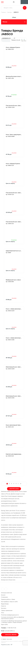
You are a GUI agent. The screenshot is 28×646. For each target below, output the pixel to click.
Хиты (2, 612)
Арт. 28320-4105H (10, 368)
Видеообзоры (5, 604)
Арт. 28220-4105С (10, 397)
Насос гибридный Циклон (13, 47)
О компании (4, 597)
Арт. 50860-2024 (10, 49)
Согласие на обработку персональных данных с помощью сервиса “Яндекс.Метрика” (14, 621)
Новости (3, 606)
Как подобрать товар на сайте (9, 601)
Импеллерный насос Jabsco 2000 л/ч (14, 396)
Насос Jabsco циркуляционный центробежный (14, 134)
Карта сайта (4, 624)
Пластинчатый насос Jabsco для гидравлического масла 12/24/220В (14, 221)
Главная (3, 12)
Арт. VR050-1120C (10, 107)
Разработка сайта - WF (6, 644)
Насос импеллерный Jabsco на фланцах (14, 425)
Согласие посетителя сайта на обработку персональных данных (12, 618)
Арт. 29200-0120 (10, 456)
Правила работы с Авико (8, 599)
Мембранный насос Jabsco (13, 280)
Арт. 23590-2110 (10, 223)
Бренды (9, 12)
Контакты (3, 608)
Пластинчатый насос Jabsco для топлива (14, 105)
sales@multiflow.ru (10, 630)
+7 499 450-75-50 (11, 627)
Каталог (3, 595)
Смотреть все (14, 488)
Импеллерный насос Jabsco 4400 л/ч (14, 367)
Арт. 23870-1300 (10, 78)
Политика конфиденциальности (10, 615)
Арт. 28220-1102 (10, 427)
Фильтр (5, 21)
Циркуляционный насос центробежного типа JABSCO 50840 (14, 250)
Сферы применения (6, 610)
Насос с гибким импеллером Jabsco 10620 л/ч (14, 309)
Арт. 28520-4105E (10, 339)
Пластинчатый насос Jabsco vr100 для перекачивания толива (14, 192)
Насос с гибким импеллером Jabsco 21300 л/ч (14, 338)
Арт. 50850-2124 (10, 165)
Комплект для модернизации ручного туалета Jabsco (14, 454)
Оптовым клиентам (6, 592)
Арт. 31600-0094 (10, 281)
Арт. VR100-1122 (10, 194)
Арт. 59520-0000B (10, 136)
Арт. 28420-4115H (10, 310)
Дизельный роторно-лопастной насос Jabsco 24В (14, 76)
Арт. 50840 (8, 252)
